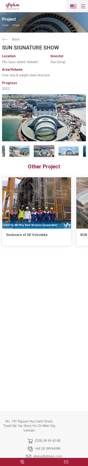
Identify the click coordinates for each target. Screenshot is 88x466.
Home (5, 25)
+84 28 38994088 (47, 449)
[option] (44, 117)
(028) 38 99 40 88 (47, 441)
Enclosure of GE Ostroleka (26, 235)
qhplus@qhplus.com (47, 456)
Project (16, 25)
